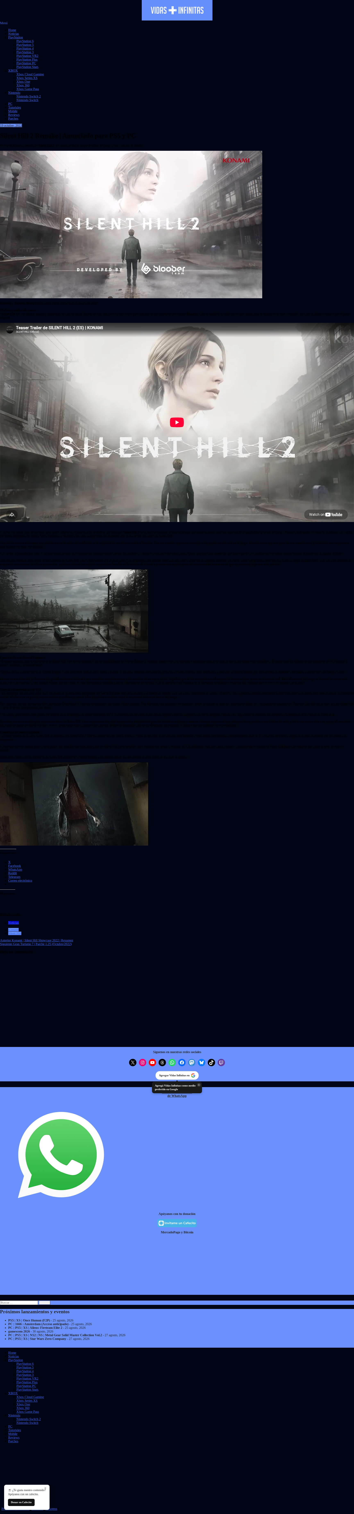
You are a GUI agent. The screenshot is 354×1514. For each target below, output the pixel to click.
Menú (4, 23)
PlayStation (15, 37)
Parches (13, 118)
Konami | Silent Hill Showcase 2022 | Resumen (36, 940)
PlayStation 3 (25, 52)
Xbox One (23, 81)
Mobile (12, 111)
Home (12, 30)
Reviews (13, 115)
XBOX (13, 70)
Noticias (13, 33)
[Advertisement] (123, 1266)
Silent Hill (14, 933)
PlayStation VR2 (27, 56)
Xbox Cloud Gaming (30, 74)
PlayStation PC (26, 63)
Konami (13, 929)
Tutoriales (14, 107)
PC (10, 103)
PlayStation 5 (25, 44)
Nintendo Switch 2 (28, 96)
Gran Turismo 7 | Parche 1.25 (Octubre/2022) (36, 944)
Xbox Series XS (26, 78)
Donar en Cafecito (21, 1502)
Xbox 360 (23, 85)
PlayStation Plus (26, 59)
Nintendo (14, 92)
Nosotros (51, 1509)
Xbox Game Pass (27, 89)
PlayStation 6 (25, 41)
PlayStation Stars (27, 67)
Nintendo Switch (27, 100)
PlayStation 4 (25, 48)
